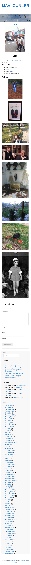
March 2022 (8, 434)
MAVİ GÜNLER (15, 5)
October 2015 (9, 535)
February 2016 (9, 527)
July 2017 (8, 500)
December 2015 (10, 531)
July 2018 (8, 482)
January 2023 (9, 423)
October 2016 (9, 517)
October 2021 (9, 440)
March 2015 (8, 549)
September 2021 (10, 442)
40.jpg (11, 71)
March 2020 (8, 460)
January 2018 (9, 492)
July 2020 (8, 456)
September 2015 (10, 537)
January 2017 (9, 511)
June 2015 (8, 543)
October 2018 (9, 478)
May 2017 (8, 503)
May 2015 (8, 545)
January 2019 (9, 474)
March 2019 (8, 470)
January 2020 (9, 462)
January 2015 (9, 553)
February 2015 (9, 551)
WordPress (23, 560)
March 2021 (8, 448)
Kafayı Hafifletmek (10, 377)
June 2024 (8, 413)
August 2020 (9, 454)
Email (3, 332)
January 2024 (9, 417)
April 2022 (8, 432)
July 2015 (8, 541)
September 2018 (10, 480)
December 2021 (10, 438)
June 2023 (8, 421)
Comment (5, 311)
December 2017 (10, 494)
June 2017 (8, 502)
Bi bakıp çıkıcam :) (10, 366)
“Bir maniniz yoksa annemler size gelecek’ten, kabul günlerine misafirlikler (15, 369)
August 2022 (9, 427)
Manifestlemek (9, 364)
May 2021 (8, 444)
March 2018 (8, 488)
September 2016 (10, 519)
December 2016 (10, 513)
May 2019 (8, 468)
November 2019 (10, 464)
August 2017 (9, 498)
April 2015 (8, 547)
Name (4, 327)
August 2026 (9, 405)
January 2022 (9, 436)
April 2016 (8, 525)
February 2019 (9, 472)
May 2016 (8, 523)
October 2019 (9, 466)
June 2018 (8, 484)
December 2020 (10, 450)
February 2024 (9, 415)
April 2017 (8, 505)
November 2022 (10, 425)
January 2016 (9, 529)
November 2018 (10, 476)
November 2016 (10, 515)
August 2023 (9, 419)
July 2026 (8, 407)
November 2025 (10, 409)
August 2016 (9, 521)
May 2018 (8, 486)
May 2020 (8, 458)
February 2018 (9, 490)
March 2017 (8, 507)
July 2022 (8, 429)
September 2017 (10, 496)
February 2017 (9, 509)
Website (4, 338)
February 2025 (9, 411)
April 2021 (8, 446)
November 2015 (10, 533)
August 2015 (9, 539)
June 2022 (8, 430)
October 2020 (9, 452)
